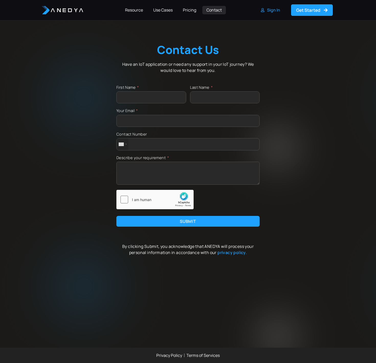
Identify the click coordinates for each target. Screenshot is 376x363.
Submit (188, 221)
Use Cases (163, 10)
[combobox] (122, 144)
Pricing (189, 10)
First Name (126, 87)
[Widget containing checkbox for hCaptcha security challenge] (155, 199)
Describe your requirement (141, 158)
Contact (214, 10)
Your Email (125, 110)
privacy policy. (232, 252)
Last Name (199, 87)
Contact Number (131, 134)
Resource (134, 10)
